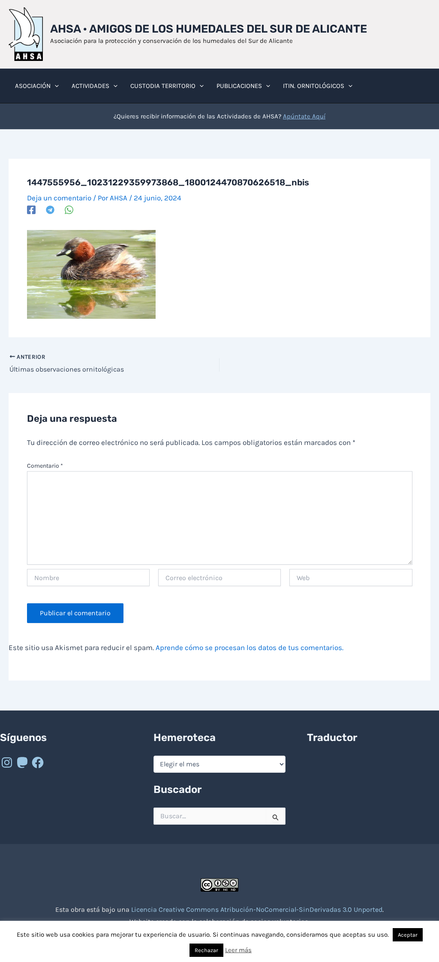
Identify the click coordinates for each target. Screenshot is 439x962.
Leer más (238, 950)
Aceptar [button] (408, 935)
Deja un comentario (59, 198)
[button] (55, 86)
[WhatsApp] (69, 210)
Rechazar (206, 950)
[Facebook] (31, 210)
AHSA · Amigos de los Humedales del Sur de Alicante (208, 29)
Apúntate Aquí (304, 116)
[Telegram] (50, 210)
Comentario (45, 465)
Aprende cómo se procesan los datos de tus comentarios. (249, 647)
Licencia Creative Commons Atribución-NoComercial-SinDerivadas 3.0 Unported (256, 909)
